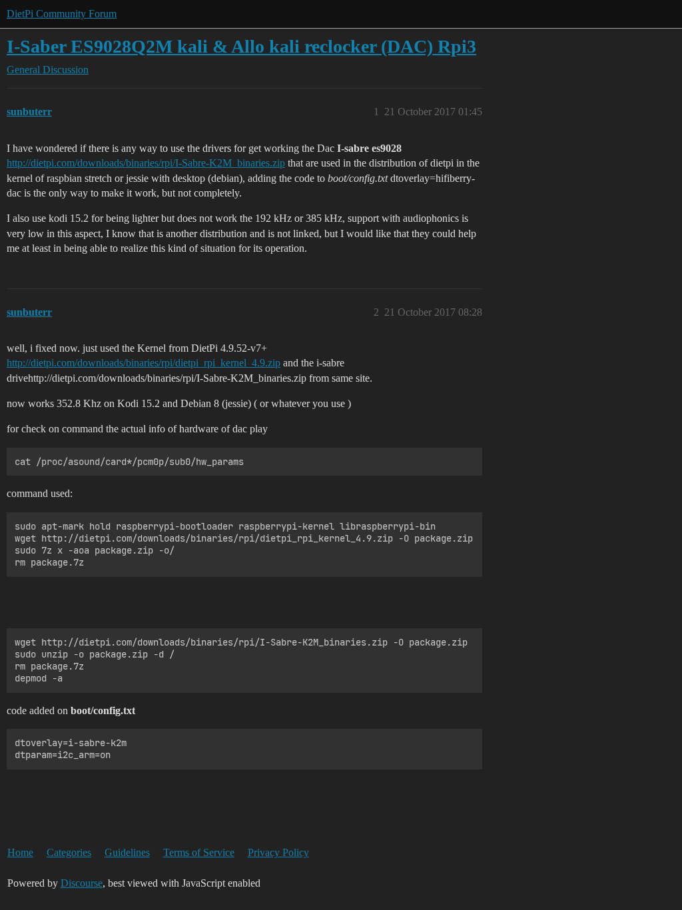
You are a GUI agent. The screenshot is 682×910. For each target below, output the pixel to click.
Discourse (82, 883)
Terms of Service (198, 852)
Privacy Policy (278, 852)
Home (20, 852)
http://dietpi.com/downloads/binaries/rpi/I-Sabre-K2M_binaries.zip (146, 163)
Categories (69, 852)
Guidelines (127, 852)
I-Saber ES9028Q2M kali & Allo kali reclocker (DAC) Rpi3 (241, 46)
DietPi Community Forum (62, 13)
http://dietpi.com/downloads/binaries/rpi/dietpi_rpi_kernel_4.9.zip (143, 362)
